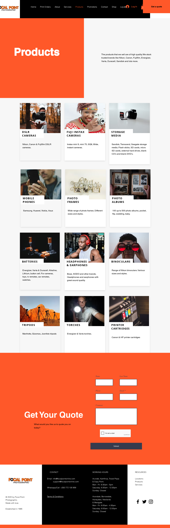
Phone (98, 391)
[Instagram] (151, 501)
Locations (139, 478)
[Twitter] (144, 501)
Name (98, 376)
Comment (99, 405)
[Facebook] (138, 501)
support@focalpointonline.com (66, 481)
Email (122, 391)
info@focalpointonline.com (64, 478)
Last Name (124, 376)
